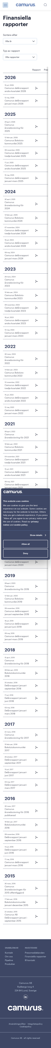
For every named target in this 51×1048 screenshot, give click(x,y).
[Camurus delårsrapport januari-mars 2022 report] (36, 410)
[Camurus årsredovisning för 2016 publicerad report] (36, 810)
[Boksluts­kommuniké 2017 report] (36, 747)
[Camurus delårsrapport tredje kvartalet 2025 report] (36, 153)
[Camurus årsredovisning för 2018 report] (36, 660)
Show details (36, 535)
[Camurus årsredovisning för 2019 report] (36, 586)
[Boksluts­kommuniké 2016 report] (36, 824)
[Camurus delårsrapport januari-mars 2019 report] (36, 636)
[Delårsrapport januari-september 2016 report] (36, 837)
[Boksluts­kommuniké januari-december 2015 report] (36, 902)
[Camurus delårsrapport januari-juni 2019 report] (36, 623)
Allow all (25, 544)
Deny (25, 553)
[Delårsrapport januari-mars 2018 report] (36, 710)
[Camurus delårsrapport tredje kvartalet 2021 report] (36, 459)
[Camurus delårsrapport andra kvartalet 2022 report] (36, 397)
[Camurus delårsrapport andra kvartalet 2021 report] (36, 472)
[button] (5, 5)
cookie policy (21, 525)
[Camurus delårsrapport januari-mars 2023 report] (36, 333)
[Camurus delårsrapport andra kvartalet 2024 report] (36, 243)
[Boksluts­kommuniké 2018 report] (36, 673)
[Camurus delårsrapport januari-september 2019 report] (36, 611)
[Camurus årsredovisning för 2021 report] (36, 434)
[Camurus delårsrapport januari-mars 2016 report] (36, 862)
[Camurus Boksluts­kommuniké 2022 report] (36, 372)
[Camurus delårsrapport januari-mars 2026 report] (36, 100)
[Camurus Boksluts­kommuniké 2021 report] (36, 447)
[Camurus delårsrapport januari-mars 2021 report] (36, 484)
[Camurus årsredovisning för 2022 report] (36, 358)
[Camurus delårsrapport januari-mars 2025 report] (36, 178)
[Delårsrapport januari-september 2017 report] (36, 760)
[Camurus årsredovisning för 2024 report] (36, 204)
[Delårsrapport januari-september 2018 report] (36, 685)
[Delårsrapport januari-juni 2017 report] (36, 772)
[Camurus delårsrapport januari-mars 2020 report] (36, 562)
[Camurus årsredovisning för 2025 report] (36, 126)
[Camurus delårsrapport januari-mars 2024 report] (36, 255)
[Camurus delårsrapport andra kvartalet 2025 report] (36, 165)
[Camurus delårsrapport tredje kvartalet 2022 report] (36, 385)
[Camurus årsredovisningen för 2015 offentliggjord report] (36, 888)
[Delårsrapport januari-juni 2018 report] (36, 698)
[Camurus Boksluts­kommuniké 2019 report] (36, 598)
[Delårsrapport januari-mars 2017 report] (36, 785)
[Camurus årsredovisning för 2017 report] (36, 735)
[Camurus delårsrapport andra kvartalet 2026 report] (36, 88)
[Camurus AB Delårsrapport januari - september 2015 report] (36, 916)
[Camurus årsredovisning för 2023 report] (36, 281)
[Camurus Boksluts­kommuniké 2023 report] (36, 295)
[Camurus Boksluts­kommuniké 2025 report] (36, 140)
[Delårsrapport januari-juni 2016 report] (36, 849)
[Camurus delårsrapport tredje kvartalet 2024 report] (36, 230)
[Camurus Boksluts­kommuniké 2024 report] (36, 218)
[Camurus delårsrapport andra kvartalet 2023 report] (36, 320)
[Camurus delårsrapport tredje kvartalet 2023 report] (36, 308)
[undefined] (26, 5)
